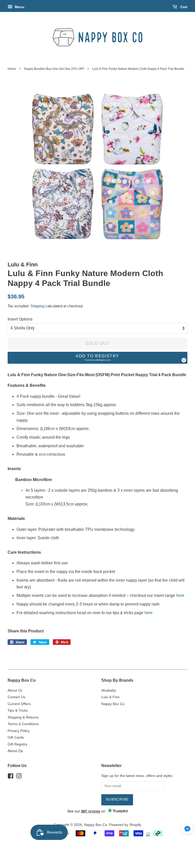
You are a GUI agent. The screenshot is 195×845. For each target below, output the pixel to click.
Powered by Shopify (125, 825)
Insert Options (20, 319)
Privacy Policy (19, 731)
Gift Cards (16, 737)
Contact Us (16, 697)
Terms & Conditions (23, 724)
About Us (15, 690)
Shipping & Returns (23, 717)
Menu (19, 7)
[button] (97, 358)
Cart (183, 7)
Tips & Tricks (18, 710)
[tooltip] (184, 360)
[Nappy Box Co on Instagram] (19, 777)
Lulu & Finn (110, 697)
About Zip (15, 751)
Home (12, 69)
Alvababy (108, 690)
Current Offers (19, 704)
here (180, 595)
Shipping (37, 306)
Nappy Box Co (112, 704)
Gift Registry (17, 744)
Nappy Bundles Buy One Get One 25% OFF (54, 69)
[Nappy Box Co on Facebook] (10, 777)
